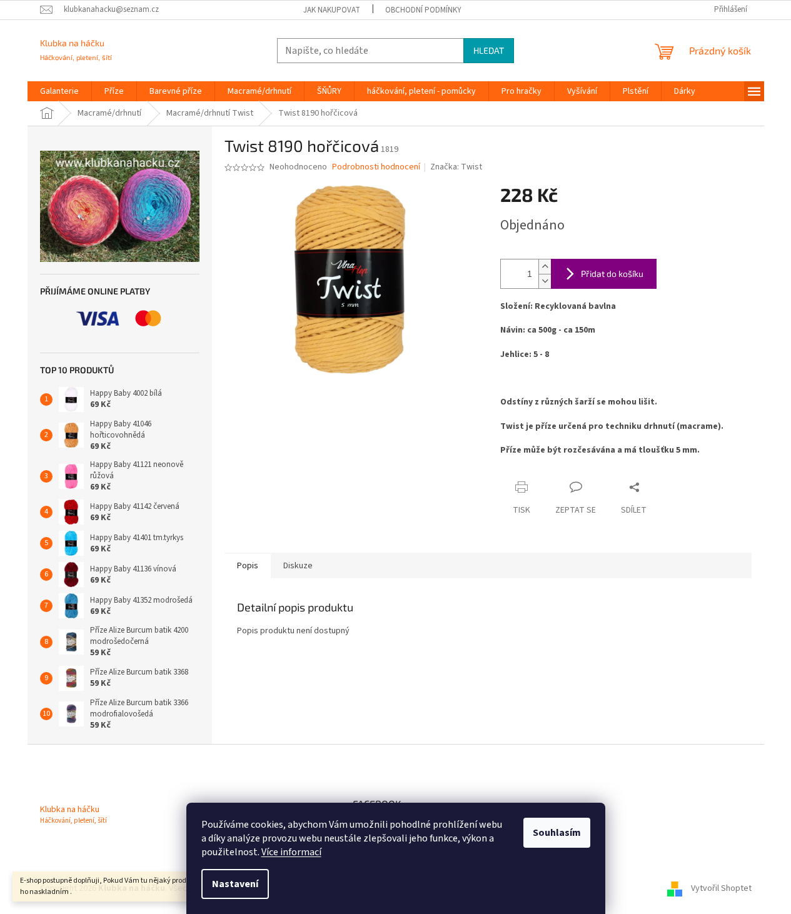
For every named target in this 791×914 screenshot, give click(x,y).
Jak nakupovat (331, 10)
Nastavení (235, 884)
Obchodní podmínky (423, 10)
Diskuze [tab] (298, 566)
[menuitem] (59, 91)
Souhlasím (557, 833)
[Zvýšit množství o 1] (544, 266)
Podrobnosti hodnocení (376, 167)
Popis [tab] (247, 566)
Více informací (291, 852)
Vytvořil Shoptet (721, 888)
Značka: (456, 167)
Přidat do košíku (612, 273)
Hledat (488, 50)
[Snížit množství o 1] (544, 281)
